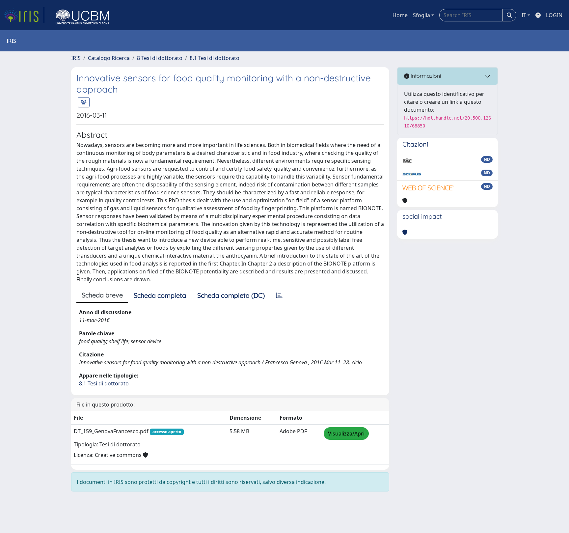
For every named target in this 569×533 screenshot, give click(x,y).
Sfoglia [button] (421, 15)
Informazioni (425, 75)
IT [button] (524, 15)
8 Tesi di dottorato (159, 58)
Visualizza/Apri (346, 433)
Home (400, 15)
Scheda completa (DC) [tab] (231, 295)
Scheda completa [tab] (160, 295)
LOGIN (554, 15)
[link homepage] (24, 15)
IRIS (76, 58)
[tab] (279, 295)
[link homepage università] (82, 15)
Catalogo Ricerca (109, 58)
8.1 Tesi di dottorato (214, 58)
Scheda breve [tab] (102, 295)
